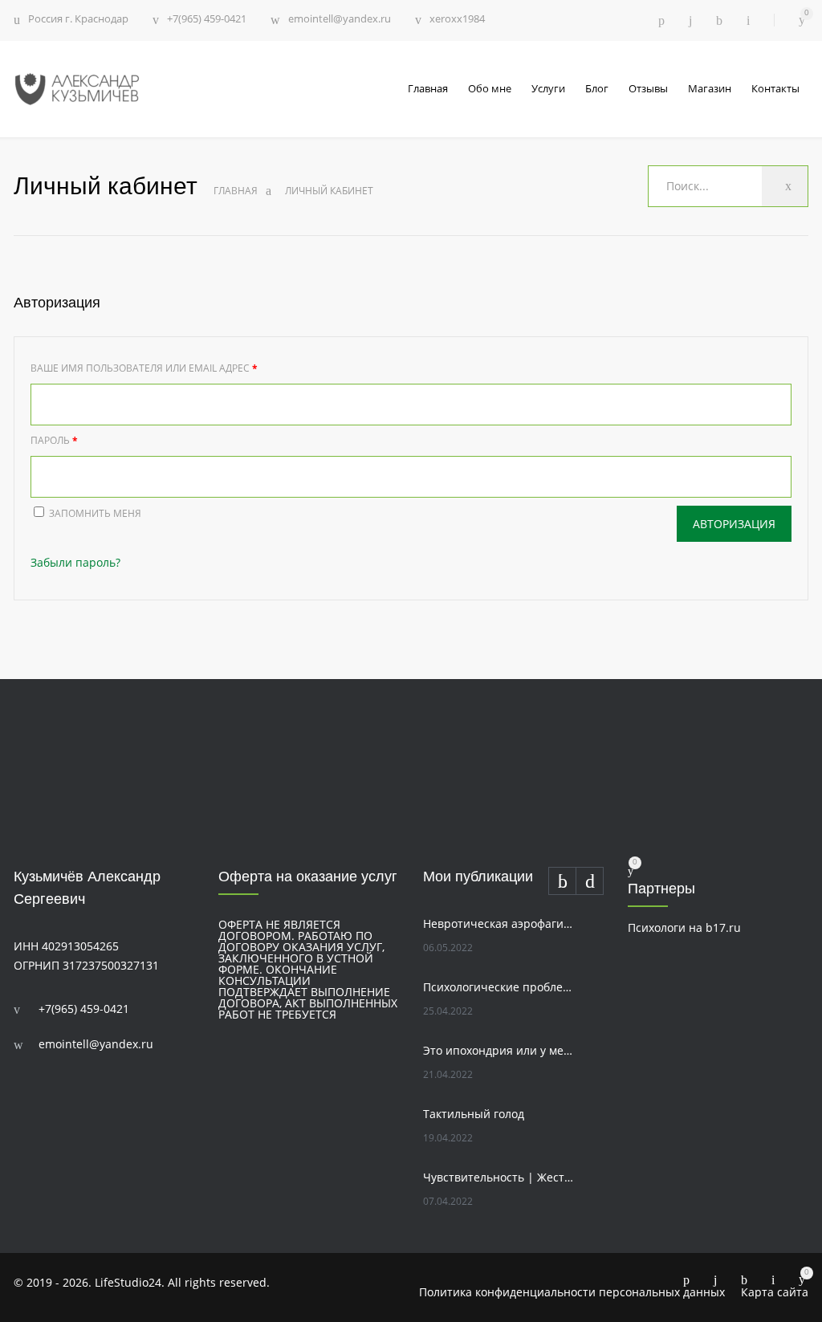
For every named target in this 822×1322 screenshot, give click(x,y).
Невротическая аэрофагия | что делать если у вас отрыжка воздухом (499, 923)
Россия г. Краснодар (78, 18)
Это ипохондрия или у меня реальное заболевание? (499, 1050)
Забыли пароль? (75, 562)
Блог (596, 88)
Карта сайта (774, 1292)
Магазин (709, 88)
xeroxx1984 (457, 20)
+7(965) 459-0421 (206, 20)
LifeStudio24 (128, 1282)
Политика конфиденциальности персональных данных (572, 1292)
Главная (428, 88)
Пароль (54, 440)
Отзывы (648, 88)
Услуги (548, 88)
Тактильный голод (473, 1113)
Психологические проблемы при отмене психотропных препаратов (499, 987)
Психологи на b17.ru (684, 927)
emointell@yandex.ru (339, 20)
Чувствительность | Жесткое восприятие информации (499, 1177)
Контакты (775, 88)
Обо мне (489, 88)
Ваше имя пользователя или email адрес (144, 368)
